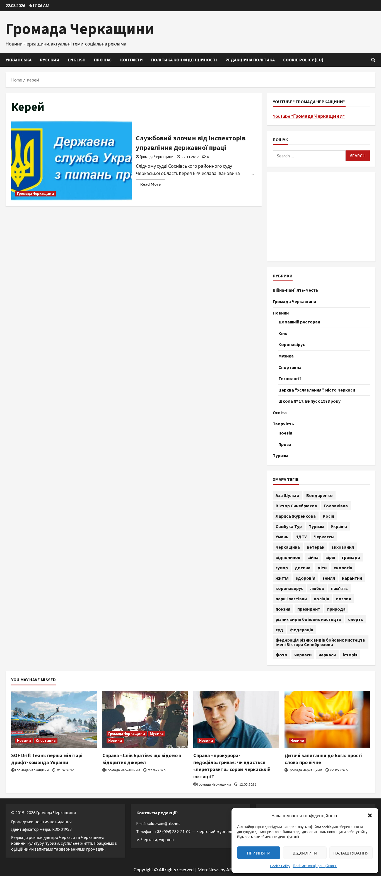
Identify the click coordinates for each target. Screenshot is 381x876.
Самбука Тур (289, 526)
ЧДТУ (301, 536)
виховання (342, 547)
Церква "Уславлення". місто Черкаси (316, 390)
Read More (152, 185)
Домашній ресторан (299, 322)
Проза (284, 444)
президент (308, 609)
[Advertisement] (321, 217)
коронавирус (289, 588)
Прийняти (259, 852)
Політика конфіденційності (315, 866)
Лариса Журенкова (296, 516)
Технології (289, 378)
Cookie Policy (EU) (303, 60)
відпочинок (288, 557)
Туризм (280, 455)
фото (281, 654)
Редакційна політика (250, 60)
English (77, 60)
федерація (301, 629)
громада (351, 557)
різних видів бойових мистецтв (308, 619)
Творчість (283, 423)
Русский (49, 60)
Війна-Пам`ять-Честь (295, 290)
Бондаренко (319, 495)
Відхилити (305, 852)
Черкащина (288, 547)
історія (350, 654)
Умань (282, 536)
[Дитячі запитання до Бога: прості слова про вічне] (327, 719)
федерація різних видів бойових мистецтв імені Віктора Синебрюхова (320, 642)
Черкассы (324, 536)
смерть (355, 619)
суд (279, 629)
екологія (343, 567)
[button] (370, 815)
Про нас (103, 60)
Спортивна (290, 367)
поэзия (343, 598)
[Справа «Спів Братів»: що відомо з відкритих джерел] (145, 719)
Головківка (336, 505)
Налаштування (351, 852)
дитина (302, 567)
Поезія (285, 433)
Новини (281, 313)
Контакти (131, 60)
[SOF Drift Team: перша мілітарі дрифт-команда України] (54, 719)
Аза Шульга (287, 495)
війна (313, 557)
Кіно (283, 333)
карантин (352, 578)
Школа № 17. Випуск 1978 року (309, 401)
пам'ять (339, 588)
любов (317, 588)
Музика (286, 356)
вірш (330, 557)
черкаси (303, 654)
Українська (19, 60)
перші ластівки (291, 598)
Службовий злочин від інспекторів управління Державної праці (71, 160)
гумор (282, 567)
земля (328, 578)
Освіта (280, 412)
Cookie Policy (280, 866)
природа (336, 609)
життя (282, 578)
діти (322, 567)
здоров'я (305, 578)
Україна (339, 526)
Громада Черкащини (80, 28)
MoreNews (208, 869)
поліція (321, 598)
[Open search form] (373, 59)
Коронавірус (291, 344)
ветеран (315, 547)
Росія (328, 516)
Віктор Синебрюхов (296, 505)
